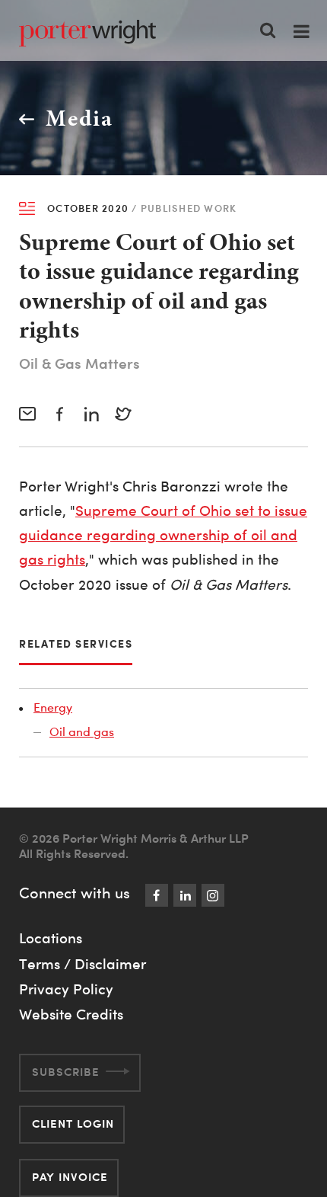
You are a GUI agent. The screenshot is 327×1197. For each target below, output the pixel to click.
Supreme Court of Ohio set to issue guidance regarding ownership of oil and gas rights (163, 535)
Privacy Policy (66, 989)
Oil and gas (81, 731)
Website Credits (71, 1014)
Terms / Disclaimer (82, 963)
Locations (50, 938)
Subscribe (66, 1071)
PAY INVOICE (70, 1177)
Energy (52, 707)
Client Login (73, 1123)
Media (79, 118)
